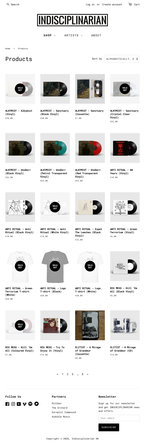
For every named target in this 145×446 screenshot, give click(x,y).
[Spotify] (30, 404)
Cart (137, 4)
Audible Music (61, 416)
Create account (112, 4)
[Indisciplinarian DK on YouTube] (19, 404)
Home (7, 48)
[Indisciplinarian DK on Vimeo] (25, 404)
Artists (72, 35)
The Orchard (59, 407)
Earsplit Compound (64, 412)
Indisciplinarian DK (85, 438)
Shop (49, 35)
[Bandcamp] (37, 405)
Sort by (97, 58)
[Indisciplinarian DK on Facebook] (7, 404)
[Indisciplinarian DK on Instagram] (13, 404)
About (96, 35)
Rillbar (57, 403)
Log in (90, 4)
